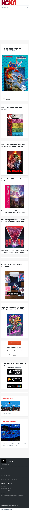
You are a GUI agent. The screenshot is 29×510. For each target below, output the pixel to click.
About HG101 (3, 485)
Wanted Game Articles (6, 490)
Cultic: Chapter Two (5, 464)
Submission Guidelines (6, 488)
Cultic (2, 468)
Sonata (2, 471)
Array (16, 505)
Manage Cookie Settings (6, 509)
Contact (3, 493)
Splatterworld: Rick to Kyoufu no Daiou (9, 479)
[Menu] (3, 461)
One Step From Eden (5, 475)
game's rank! (18, 367)
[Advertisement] (14, 24)
